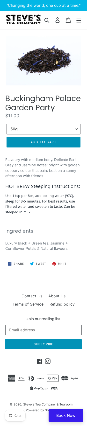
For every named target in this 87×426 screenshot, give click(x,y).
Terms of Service (28, 304)
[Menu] (78, 19)
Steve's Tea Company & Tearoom (47, 404)
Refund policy (62, 304)
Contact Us (32, 295)
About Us (56, 295)
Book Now (65, 415)
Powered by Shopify (41, 410)
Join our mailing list (43, 319)
